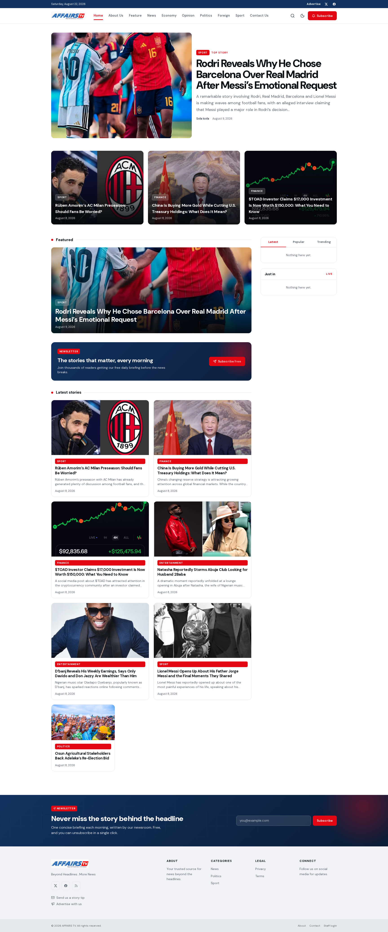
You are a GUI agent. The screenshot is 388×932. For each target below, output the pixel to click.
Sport (240, 15)
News (151, 15)
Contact (314, 926)
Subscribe (325, 16)
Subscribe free (229, 361)
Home (98, 15)
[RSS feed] (76, 885)
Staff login (330, 926)
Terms (259, 876)
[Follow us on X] (326, 4)
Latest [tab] (273, 242)
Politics (206, 15)
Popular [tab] (298, 242)
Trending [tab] (324, 242)
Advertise (314, 4)
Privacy (260, 869)
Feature (135, 15)
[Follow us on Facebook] (334, 4)
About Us (115, 15)
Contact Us (259, 15)
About (302, 926)
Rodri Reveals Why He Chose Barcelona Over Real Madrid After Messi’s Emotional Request (266, 74)
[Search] (292, 15)
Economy (169, 15)
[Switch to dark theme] (302, 15)
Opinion (188, 15)
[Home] (68, 16)
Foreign (224, 15)
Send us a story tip (70, 898)
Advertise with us (69, 904)
